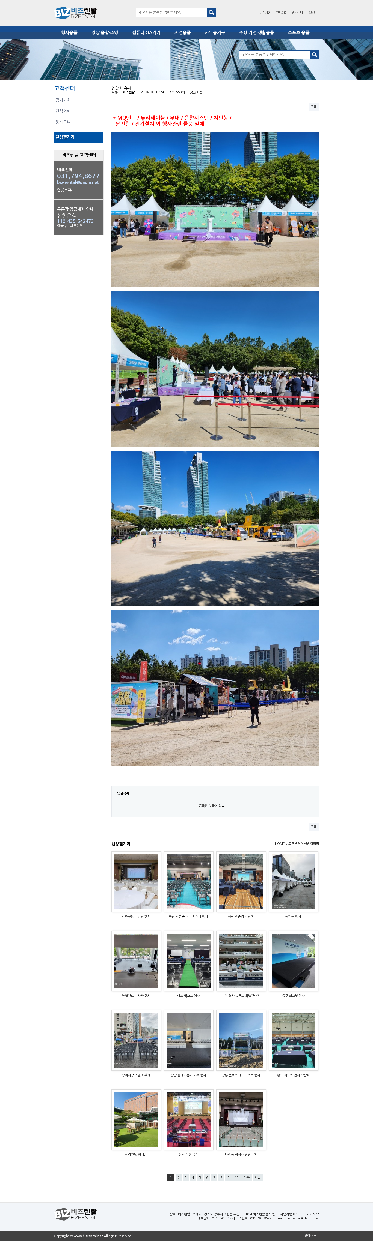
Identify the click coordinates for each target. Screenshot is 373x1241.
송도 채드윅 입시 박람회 (293, 1075)
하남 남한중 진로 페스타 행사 (188, 916)
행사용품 (69, 33)
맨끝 (258, 1177)
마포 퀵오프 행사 (188, 996)
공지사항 (265, 12)
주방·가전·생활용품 (256, 33)
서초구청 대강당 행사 (136, 916)
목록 (314, 107)
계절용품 (182, 33)
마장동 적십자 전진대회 (241, 1154)
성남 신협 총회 (188, 1154)
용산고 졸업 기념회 (241, 916)
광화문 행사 (293, 916)
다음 (247, 1177)
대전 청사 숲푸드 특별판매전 (241, 996)
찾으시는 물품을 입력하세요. (160, 12)
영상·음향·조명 (104, 33)
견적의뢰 (281, 12)
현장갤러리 (65, 137)
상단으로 (310, 1236)
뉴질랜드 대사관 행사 (136, 996)
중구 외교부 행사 (293, 996)
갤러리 (312, 12)
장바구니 (297, 12)
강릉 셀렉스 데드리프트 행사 (241, 1075)
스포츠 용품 (299, 33)
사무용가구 (215, 33)
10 (236, 1177)
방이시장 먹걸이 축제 (136, 1075)
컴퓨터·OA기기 (146, 33)
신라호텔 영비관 (136, 1154)
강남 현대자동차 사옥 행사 (188, 1075)
